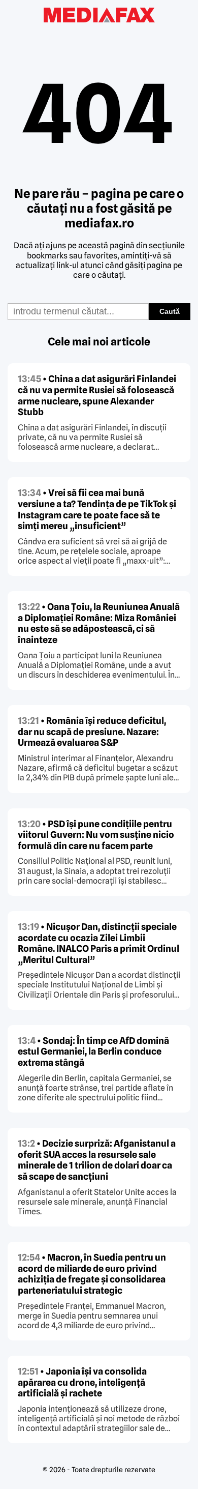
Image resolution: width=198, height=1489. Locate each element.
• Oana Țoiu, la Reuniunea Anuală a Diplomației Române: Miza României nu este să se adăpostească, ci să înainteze (99, 623)
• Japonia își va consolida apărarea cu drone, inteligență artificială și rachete (82, 1382)
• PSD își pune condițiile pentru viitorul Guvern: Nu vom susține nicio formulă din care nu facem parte (96, 835)
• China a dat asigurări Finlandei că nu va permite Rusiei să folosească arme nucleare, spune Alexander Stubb (97, 395)
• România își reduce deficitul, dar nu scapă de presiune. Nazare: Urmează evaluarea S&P (92, 731)
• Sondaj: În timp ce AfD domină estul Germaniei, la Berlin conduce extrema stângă (93, 1051)
